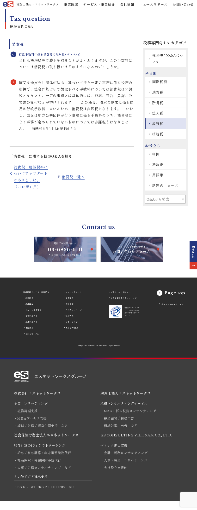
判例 (156, 153)
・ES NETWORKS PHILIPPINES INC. (44, 486)
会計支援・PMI (32, 333)
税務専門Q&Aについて (168, 58)
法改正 (157, 164)
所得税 (157, 102)
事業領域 (71, 4)
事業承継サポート (33, 315)
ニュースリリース (153, 4)
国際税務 (159, 81)
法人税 (157, 113)
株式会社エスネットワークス (37, 393)
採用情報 (70, 315)
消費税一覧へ (73, 176)
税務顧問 (29, 298)
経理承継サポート (33, 321)
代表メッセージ (75, 310)
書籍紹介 (70, 298)
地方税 (157, 92)
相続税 (157, 133)
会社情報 (127, 4)
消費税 (157, 123)
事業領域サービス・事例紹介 (36, 292)
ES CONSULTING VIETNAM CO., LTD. (136, 434)
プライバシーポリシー (121, 292)
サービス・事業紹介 (99, 4)
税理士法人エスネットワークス (125, 393)
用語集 (157, 174)
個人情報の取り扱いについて (124, 298)
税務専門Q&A (72, 327)
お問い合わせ (183, 4)
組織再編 (29, 304)
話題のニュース (165, 185)
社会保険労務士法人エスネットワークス (46, 434)
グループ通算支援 (33, 310)
